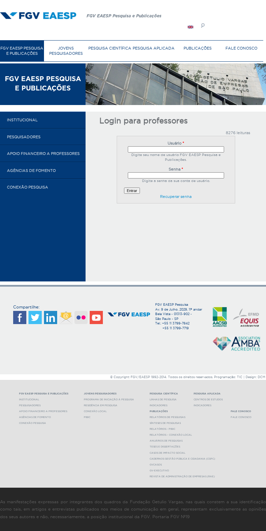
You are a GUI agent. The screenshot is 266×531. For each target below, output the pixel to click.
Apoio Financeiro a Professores (43, 153)
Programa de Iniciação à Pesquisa (109, 399)
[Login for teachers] (190, 27)
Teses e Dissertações (165, 446)
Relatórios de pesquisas (167, 417)
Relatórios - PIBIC (162, 429)
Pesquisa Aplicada (154, 48)
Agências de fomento (31, 170)
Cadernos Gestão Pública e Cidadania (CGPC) (182, 459)
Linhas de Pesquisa (163, 399)
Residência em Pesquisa (100, 405)
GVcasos (156, 464)
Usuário (176, 143)
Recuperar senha (176, 196)
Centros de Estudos (208, 399)
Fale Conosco (241, 48)
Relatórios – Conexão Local (171, 435)
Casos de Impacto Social (167, 453)
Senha (176, 169)
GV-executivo (159, 470)
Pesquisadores (24, 137)
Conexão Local (95, 411)
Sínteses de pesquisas (165, 423)
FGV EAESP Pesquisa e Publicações (21, 50)
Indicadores (158, 405)
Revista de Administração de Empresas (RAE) (182, 476)
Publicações (198, 48)
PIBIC (87, 417)
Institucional (22, 120)
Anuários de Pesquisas (166, 440)
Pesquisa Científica (109, 48)
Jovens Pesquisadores (66, 50)
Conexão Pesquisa (27, 187)
